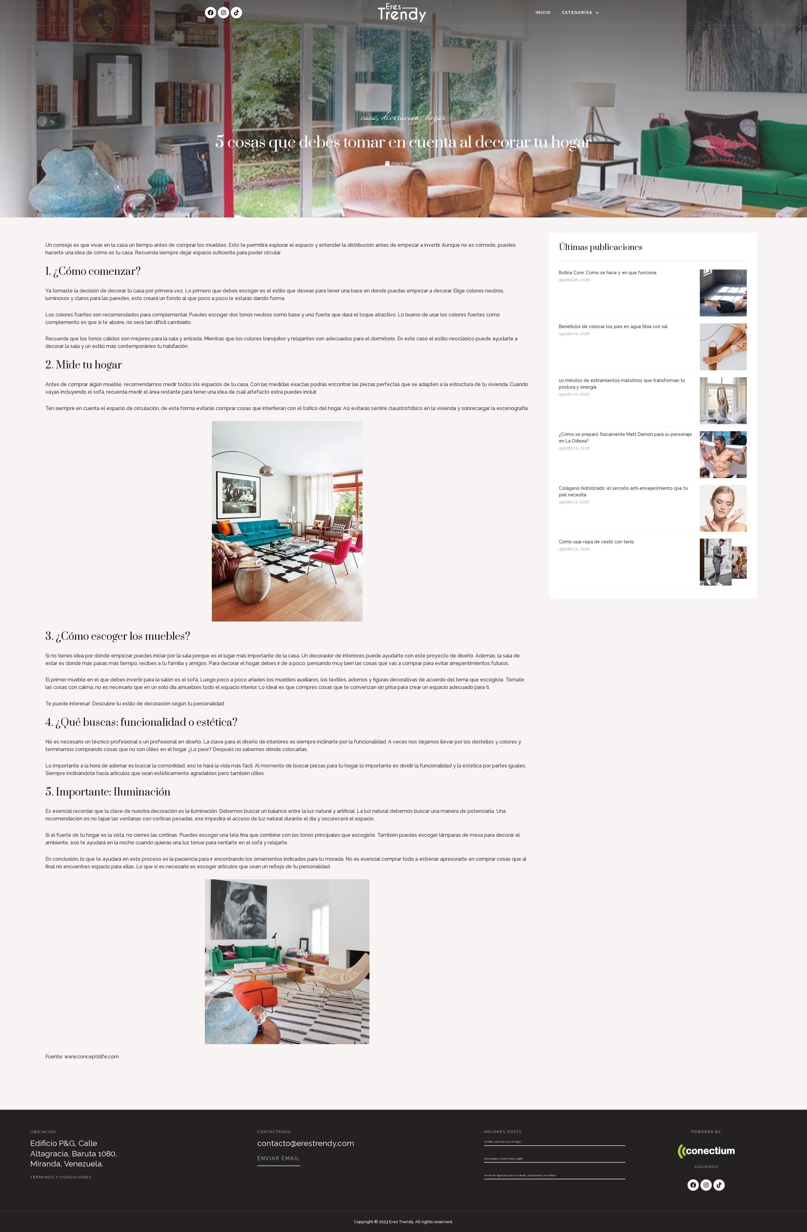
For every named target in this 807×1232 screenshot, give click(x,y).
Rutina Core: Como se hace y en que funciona (607, 272)
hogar (436, 116)
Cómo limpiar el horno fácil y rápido (503, 1158)
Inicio (543, 12)
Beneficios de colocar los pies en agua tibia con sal (613, 326)
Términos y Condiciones (61, 1177)
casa (368, 116)
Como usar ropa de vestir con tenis (596, 541)
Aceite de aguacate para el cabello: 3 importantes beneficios (520, 1175)
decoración (401, 116)
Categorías (577, 12)
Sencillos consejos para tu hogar (502, 1141)
